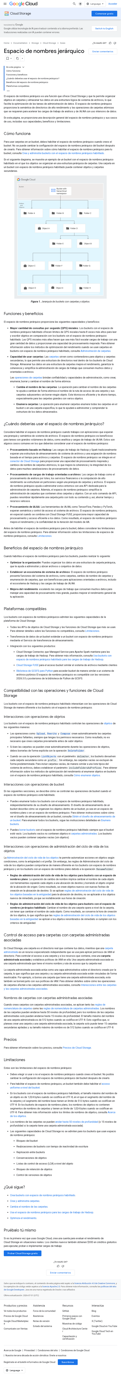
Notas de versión (41, 1321)
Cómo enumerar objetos (87, 775)
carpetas (54, 356)
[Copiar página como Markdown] (17, 58)
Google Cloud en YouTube (104, 1326)
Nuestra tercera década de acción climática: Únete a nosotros (36, 1355)
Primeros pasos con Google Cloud (72, 1317)
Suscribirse (68, 1362)
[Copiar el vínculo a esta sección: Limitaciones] (28, 1060)
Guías (62, 43)
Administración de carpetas (96, 350)
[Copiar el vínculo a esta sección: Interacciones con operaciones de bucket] (67, 785)
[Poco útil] (114, 43)
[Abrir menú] (5, 4)
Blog (94, 1311)
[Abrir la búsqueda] (74, 4)
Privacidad (29, 1350)
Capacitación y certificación (69, 1337)
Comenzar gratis (104, 13)
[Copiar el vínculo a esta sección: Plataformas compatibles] (49, 609)
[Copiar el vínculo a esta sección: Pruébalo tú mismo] (40, 1230)
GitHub (65, 1311)
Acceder (112, 4)
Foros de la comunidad (44, 1311)
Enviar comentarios (102, 51)
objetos (108, 723)
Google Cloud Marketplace (16, 1322)
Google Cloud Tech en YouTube (102, 1332)
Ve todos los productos (15, 1311)
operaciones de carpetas (28, 377)
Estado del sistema (42, 1326)
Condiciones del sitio (48, 1350)
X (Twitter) (97, 1321)
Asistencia (38, 1316)
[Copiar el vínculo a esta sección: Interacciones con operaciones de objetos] (68, 717)
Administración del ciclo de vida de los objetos (33, 857)
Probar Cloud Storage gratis (23, 1253)
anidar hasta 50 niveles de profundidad (76, 1121)
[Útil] (110, 43)
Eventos (96, 1316)
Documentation (20, 43)
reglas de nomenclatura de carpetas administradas (71, 1008)
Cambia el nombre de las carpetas (29, 1206)
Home (6, 43)
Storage (35, 43)
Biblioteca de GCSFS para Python (34, 670)
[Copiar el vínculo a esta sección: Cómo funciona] (33, 134)
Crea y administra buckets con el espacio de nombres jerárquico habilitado (63, 153)
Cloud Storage (20, 14)
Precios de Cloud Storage (77, 1047)
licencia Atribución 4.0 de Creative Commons (95, 1283)
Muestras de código (72, 1323)
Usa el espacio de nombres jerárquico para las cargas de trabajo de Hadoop (51, 1212)
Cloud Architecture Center (74, 1330)
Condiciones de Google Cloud (75, 1350)
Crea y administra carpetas (24, 1200)
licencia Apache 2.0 (51, 1286)
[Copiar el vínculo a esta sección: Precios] (20, 1040)
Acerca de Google (12, 1350)
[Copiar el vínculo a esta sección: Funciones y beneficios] (46, 314)
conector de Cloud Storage (24, 461)
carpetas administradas (84, 833)
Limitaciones (44, 535)
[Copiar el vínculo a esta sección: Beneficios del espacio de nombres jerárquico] (86, 548)
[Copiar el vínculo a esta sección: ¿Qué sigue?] (28, 1187)
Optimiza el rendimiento (23, 1218)
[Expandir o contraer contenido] (23, 67)
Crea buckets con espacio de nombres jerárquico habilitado (42, 1195)
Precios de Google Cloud (16, 1316)
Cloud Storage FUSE (27, 665)
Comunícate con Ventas (16, 1328)
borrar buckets (27, 829)
